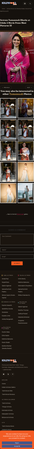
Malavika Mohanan (23, 317)
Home (3, 8)
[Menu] (25, 3)
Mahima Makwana (23, 282)
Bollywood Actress (8, 417)
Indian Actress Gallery (8, 387)
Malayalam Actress (8, 414)
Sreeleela (5, 312)
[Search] (30, 3)
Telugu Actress (7, 407)
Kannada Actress (7, 410)
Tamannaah (16, 94)
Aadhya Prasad (22, 313)
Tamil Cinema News (8, 426)
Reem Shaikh (6, 342)
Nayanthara (5, 282)
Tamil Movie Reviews (8, 394)
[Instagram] (12, 374)
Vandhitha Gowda (7, 308)
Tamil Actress (6, 403)
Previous (7, 87)
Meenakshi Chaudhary (25, 286)
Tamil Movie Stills (7, 391)
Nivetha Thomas (23, 310)
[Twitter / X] (8, 374)
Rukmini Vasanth (7, 305)
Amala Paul (5, 279)
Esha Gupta (5, 335)
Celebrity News (7, 430)
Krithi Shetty (22, 279)
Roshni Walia (6, 332)
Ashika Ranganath (7, 319)
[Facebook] (3, 374)
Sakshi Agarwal (6, 286)
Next (28, 87)
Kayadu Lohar (6, 315)
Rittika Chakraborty (24, 295)
